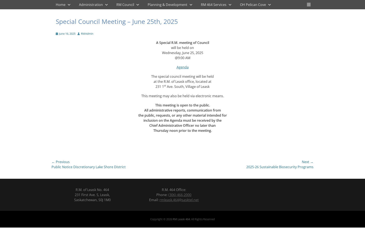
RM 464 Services (213, 4)
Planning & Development (167, 4)
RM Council (125, 4)
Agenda (183, 67)
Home (60, 4)
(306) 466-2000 (179, 194)
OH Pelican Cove (253, 4)
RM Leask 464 (181, 219)
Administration (91, 4)
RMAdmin (87, 33)
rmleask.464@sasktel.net (179, 200)
